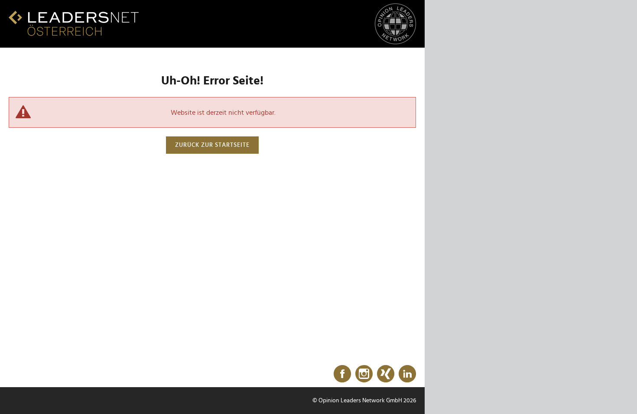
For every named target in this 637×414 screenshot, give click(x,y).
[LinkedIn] (407, 374)
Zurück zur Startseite (212, 145)
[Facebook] (342, 374)
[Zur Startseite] (74, 23)
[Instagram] (364, 374)
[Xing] (385, 374)
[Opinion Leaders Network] (395, 24)
